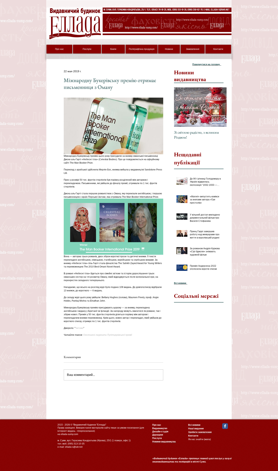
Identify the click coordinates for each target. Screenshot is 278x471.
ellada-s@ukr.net (73, 447)
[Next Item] (220, 107)
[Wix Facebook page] (225, 426)
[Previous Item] (180, 107)
